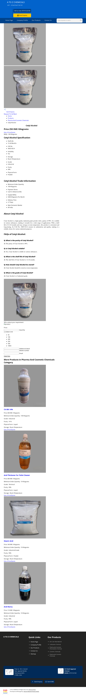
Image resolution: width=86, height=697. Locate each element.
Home (10, 116)
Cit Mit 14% (8, 409)
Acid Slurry (8, 607)
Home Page (9, 20)
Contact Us (48, 20)
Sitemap (33, 654)
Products (11, 118)
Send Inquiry (23, 15)
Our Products (36, 20)
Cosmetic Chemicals (55, 651)
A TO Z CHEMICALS (16, 3)
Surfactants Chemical (55, 644)
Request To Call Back (10, 114)
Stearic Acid (8, 541)
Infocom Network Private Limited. (31, 691)
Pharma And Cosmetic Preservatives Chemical (56, 648)
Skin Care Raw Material (56, 641)
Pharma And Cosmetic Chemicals (18, 120)
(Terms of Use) (32, 689)
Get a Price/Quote (9, 132)
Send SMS (51, 682)
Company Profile (22, 20)
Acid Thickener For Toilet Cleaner (17, 475)
